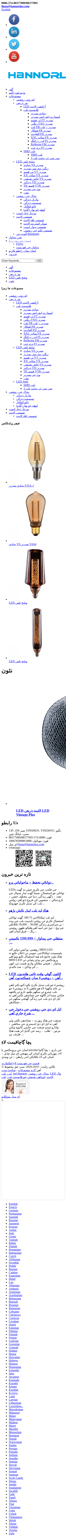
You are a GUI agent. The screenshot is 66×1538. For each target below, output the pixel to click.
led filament (20, 1073)
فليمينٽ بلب (30, 109)
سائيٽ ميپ (8, 1070)
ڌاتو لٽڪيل (29, 206)
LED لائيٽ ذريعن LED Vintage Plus (32, 812)
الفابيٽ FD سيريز (41, 134)
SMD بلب (29, 151)
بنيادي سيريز (38, 113)
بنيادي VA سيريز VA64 (22, 544)
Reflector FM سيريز (42, 144)
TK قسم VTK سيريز (36, 185)
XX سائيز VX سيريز (35, 175)
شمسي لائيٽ (24, 216)
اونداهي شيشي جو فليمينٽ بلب (26, 1077)
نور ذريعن (22, 103)
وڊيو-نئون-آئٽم (17, 92)
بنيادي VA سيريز (33, 165)
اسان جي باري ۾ (20, 240)
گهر (11, 89)
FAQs (19, 243)
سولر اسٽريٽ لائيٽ (35, 223)
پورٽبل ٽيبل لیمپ (26, 213)
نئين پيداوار (15, 237)
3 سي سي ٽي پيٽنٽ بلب (45, 158)
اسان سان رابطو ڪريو (22, 250)
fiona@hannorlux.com (15, 6)
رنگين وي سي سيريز (36, 168)
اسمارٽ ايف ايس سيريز (45, 116)
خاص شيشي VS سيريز (37, 178)
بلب (3, 1077)
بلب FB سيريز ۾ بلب (43, 127)
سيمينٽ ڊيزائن (32, 202)
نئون (26, 192)
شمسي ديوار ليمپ (34, 227)
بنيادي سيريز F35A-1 (21, 485)
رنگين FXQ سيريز (42, 123)
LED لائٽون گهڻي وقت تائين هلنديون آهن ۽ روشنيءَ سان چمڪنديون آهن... (36, 976)
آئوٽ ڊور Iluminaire (27, 233)
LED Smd (22, 381)
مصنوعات (15, 96)
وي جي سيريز (31, 189)
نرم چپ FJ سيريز (41, 147)
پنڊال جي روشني (26, 196)
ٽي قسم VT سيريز (34, 171)
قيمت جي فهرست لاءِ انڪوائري (20, 1063)
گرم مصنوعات (27, 1070)
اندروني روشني (25, 99)
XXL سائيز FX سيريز (44, 137)
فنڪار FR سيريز (41, 130)
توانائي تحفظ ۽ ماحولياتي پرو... (31, 882)
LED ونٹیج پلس (25, 161)
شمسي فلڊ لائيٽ (33, 220)
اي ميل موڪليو (10, 1096)
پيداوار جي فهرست (27, 247)
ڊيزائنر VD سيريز (33, 182)
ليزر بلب (6, 1073)
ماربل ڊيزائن (30, 199)
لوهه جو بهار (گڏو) (34, 209)
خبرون (13, 254)
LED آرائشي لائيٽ (34, 106)
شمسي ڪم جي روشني (37, 230)
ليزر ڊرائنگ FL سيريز (43, 140)
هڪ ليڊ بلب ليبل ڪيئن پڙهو (29, 910)
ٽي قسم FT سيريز (42, 120)
